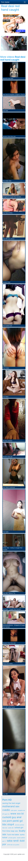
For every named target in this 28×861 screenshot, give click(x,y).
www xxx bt (17, 813)
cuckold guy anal (11, 817)
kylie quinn (14, 810)
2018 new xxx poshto (13, 844)
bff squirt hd (5, 814)
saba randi (13, 840)
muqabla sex (21, 810)
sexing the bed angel (11, 803)
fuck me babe (13, 834)
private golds (12, 837)
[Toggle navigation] (25, 2)
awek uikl (11, 828)
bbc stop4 (8, 824)
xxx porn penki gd (12, 820)
